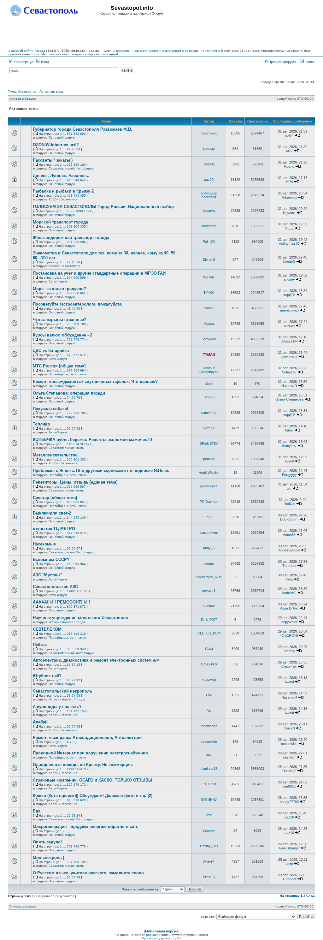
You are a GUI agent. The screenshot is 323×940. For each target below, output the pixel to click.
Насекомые (44, 544)
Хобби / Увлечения (63, 199)
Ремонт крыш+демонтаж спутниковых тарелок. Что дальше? (95, 381)
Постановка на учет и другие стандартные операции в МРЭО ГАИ (99, 273)
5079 (289, 182)
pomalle (209, 459)
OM (209, 695)
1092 (70, 211)
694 (83, 370)
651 (70, 133)
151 (70, 711)
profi (209, 815)
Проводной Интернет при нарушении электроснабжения (90, 753)
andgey (289, 279)
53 (69, 695)
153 (83, 711)
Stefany (289, 651)
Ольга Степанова (289, 399)
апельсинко (289, 310)
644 (76, 180)
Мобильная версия (161, 931)
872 (83, 606)
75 (73, 397)
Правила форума (281, 62)
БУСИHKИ (209, 799)
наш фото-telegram (146, 50)
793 (76, 413)
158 (70, 164)
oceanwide (209, 741)
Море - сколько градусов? (59, 288)
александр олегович (209, 195)
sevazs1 (208, 590)
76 (78, 397)
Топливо (41, 424)
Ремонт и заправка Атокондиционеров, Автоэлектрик (88, 737)
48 (69, 308)
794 (83, 413)
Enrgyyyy (289, 475)
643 (70, 180)
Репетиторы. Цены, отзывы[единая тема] (75, 482)
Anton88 (289, 535)
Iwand (289, 461)
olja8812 (289, 786)
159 (76, 164)
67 (78, 548)
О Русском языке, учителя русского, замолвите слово (88, 873)
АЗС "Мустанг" (47, 575)
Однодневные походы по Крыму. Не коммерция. (83, 764)
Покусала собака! (50, 408)
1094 (87, 211)
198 (76, 862)
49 (73, 308)
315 (83, 633)
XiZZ (289, 151)
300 (70, 459)
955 (70, 502)
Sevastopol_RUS (209, 577)
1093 (79, 211)
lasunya (209, 210)
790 (83, 324)
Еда (36, 811)
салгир (289, 326)
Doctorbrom (289, 519)
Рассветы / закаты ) (53, 160)
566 (76, 486)
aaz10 (209, 179)
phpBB (151, 935)
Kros (289, 579)
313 (70, 633)
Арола (209, 323)
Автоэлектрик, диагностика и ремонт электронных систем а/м (96, 660)
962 (70, 564)
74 (69, 397)
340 (83, 649)
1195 (87, 769)
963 (76, 564)
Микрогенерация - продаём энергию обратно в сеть (85, 826)
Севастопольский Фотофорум (71, 168)
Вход (44, 62)
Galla (209, 649)
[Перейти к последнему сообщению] (297, 135)
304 (76, 226)
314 (76, 633)
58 (78, 428)
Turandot (289, 566)
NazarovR (289, 386)
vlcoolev (209, 830)
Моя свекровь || (49, 857)
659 (70, 293)
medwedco (209, 726)
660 (76, 293)
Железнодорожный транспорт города (71, 237)
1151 (87, 591)
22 (69, 149)
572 (83, 355)
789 (76, 324)
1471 (87, 444)
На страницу (290, 895)
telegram (122, 50)
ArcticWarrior (209, 472)
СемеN (289, 728)
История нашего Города (67, 622)
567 (83, 486)
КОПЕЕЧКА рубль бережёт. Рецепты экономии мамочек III (92, 439)
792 (70, 413)
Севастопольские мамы (66, 447)
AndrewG (289, 593)
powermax (289, 357)
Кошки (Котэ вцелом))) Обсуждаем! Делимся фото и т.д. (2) (92, 795)
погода (40, 50)
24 (78, 149)
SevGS (208, 397)
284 (70, 242)
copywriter (289, 622)
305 (83, 226)
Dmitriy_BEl (209, 846)
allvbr (209, 383)
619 (76, 800)
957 (83, 502)
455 (83, 195)
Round (289, 166)
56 (69, 428)
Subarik (209, 606)
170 (76, 784)
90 (69, 680)
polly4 (289, 135)
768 (70, 846)
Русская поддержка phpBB (162, 938)
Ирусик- (289, 213)
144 (70, 517)
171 (83, 784)
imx (209, 755)
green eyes (209, 486)
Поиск (309, 62)
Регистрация (23, 62)
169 (70, 784)
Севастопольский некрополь (62, 691)
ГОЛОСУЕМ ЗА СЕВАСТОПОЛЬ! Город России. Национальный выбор (103, 206)
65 (69, 548)
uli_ (289, 488)
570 (70, 355)
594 (70, 277)
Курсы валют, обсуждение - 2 (62, 335)
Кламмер (209, 679)
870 (70, 606)
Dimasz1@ (289, 341)
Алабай (40, 722)
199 (83, 862)
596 (83, 277)
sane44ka (208, 412)
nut (209, 517)
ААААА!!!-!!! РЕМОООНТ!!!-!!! (61, 602)
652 (76, 133)
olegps (209, 563)
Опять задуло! (47, 842)
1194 (78, 769)
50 (78, 308)
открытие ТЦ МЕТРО (54, 528)
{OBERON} (289, 635)
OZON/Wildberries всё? (56, 144)
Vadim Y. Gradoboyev (209, 370)
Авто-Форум (58, 281)
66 (73, 548)
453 (70, 195)
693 (76, 370)
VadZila (208, 164)
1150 (78, 591)
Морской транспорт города (60, 222)
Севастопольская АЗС (55, 586)
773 (76, 339)
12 (69, 262)
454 (76, 195)
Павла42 (289, 771)
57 (73, 428)
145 (76, 517)
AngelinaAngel (289, 550)
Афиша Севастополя (64, 266)
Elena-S (209, 259)
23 (73, 149)
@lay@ (208, 861)
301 (76, 459)
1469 (70, 444)
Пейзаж (40, 644)
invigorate (209, 226)
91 (73, 680)
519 (83, 533)
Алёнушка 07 (289, 244)
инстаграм (173, 50)
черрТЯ (289, 295)
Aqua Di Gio (289, 608)
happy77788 (289, 802)
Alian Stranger (289, 848)
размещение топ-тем (201, 50)
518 (76, 533)
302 (83, 459)
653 (83, 133)
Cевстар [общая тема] (55, 497)
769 (76, 846)
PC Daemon (209, 501)
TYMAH (209, 354)
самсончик (209, 532)
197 (70, 862)
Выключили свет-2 (52, 513)
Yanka (209, 308)
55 (78, 695)
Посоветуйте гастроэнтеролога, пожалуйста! (78, 304)
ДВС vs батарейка (51, 350)
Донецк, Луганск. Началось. (61, 175)
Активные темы (51, 91)
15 (78, 664)
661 (83, 293)
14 (78, 262)
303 (70, 226)
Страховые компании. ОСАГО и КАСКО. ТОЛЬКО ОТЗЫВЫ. (93, 780)
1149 (70, 591)
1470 (79, 444)
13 (73, 262)
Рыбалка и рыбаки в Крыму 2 (63, 191)
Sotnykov (209, 339)
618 (70, 800)
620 (83, 800)
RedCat (289, 504)
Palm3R (209, 241)
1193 (70, 769)
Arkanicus (289, 197)
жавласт (289, 757)
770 (83, 846)
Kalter (289, 430)
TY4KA (208, 292)
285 (76, 242)
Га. (209, 710)
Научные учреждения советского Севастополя (80, 617)
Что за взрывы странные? (59, 319)
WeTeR (208, 277)
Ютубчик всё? (47, 675)
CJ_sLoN (209, 784)
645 (83, 180)
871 (76, 606)
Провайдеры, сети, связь (67, 374)
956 (76, 502)
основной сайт (20, 50)
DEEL (289, 228)
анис (289, 864)
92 (78, 680)
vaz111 (208, 428)
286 (83, 242)
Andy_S (209, 548)
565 (70, 486)
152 (76, 711)
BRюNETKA (209, 443)
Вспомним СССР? (51, 559)
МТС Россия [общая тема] (59, 366)
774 (83, 339)
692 (70, 370)
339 (76, 649)
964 (83, 564)
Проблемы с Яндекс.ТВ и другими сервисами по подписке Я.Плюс (101, 470)
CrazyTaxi (209, 664)
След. (310, 895)
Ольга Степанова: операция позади (69, 393)
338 (70, 649)
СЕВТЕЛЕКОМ (47, 629)
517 (70, 533)
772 (70, 339)
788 (70, 324)
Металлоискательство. (56, 455)
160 (83, 164)
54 (73, 695)
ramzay (209, 149)
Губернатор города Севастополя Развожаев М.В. (82, 129)
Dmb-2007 (209, 620)
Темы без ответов (22, 91)
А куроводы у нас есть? (57, 706)
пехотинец (209, 133)
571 (76, 355)
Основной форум (62, 137)
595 (76, 277)
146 (83, 517)
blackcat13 (209, 768)
